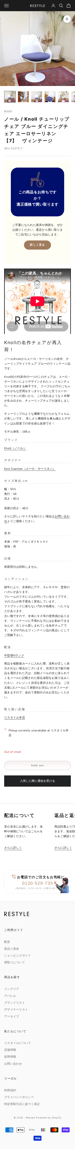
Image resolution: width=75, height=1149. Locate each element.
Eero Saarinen (28, 469)
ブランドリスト (14, 1003)
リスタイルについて (17, 1043)
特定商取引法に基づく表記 (22, 1104)
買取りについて (14, 962)
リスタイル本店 (14, 718)
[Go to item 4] (50, 97)
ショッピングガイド (17, 956)
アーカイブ (11, 1016)
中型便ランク (14, 655)
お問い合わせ (13, 1064)
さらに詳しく (13, 848)
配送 (7, 942)
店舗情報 (10, 1050)
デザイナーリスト (16, 1010)
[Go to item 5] (63, 97)
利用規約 (10, 1090)
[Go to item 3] (36, 97)
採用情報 (10, 1057)
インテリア (11, 989)
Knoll (8, 111)
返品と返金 (11, 949)
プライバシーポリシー (19, 1097)
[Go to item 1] (10, 97)
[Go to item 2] (23, 97)
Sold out (37, 765)
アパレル (10, 996)
